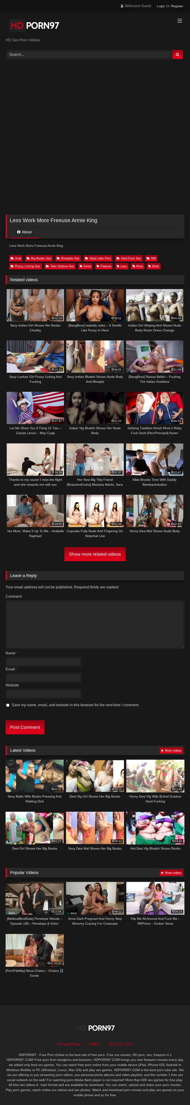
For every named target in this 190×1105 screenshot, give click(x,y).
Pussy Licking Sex (27, 266)
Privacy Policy (69, 1044)
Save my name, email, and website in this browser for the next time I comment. (75, 705)
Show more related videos (95, 554)
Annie (87, 266)
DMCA (94, 1044)
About (26, 232)
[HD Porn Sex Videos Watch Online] (95, 26)
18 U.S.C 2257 (120, 1044)
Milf (153, 258)
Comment (14, 596)
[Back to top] (176, 1091)
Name (12, 653)
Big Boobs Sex (41, 258)
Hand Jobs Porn (100, 258)
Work (155, 266)
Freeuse (105, 266)
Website (12, 685)
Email (11, 669)
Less (123, 266)
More (139, 266)
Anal (18, 258)
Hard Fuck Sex (131, 258)
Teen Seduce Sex (62, 266)
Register (177, 6)
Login (161, 6)
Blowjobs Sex (70, 258)
